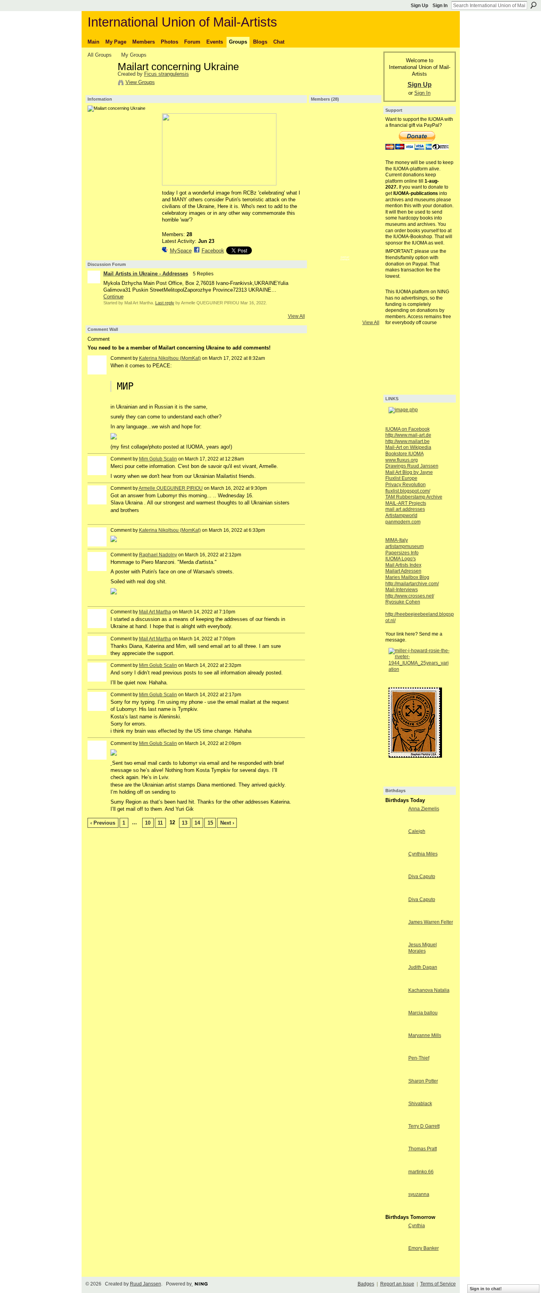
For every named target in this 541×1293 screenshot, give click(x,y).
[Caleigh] (394, 846)
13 (184, 823)
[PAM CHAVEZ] (323, 185)
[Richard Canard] (323, 269)
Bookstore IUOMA (404, 453)
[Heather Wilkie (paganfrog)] (344, 248)
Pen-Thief (418, 1058)
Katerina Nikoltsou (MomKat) (170, 358)
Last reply (164, 302)
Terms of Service (438, 1284)
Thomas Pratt (422, 1149)
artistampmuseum (404, 546)
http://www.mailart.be (407, 441)
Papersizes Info (402, 553)
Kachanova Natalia (429, 990)
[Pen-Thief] (394, 1072)
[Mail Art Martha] (323, 122)
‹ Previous (102, 823)
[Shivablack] (394, 1118)
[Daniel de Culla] (323, 206)
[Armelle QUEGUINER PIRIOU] (344, 143)
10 (147, 823)
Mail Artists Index (403, 565)
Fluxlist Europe (401, 478)
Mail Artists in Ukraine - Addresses (145, 274)
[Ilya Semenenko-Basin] (365, 185)
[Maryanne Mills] (394, 1050)
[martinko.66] (394, 1186)
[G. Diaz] (344, 185)
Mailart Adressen (403, 571)
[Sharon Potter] (394, 1095)
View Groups (140, 82)
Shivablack (420, 1103)
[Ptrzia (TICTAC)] (365, 206)
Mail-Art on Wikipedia (408, 447)
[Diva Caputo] (394, 891)
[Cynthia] (394, 1240)
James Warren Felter (430, 922)
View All (296, 316)
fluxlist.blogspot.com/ (407, 491)
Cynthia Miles (423, 854)
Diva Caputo (421, 876)
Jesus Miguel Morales (422, 948)
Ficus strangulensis (166, 74)
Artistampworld (401, 515)
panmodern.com (403, 522)
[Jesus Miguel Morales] (394, 959)
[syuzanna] (394, 1209)
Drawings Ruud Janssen (411, 466)
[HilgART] (344, 164)
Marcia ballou (423, 1013)
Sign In (440, 5)
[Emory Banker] (394, 1263)
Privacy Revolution (405, 484)
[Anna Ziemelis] (394, 823)
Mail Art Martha (155, 612)
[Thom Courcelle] (365, 269)
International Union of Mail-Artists (182, 22)
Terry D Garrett (424, 1126)
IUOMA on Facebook (407, 429)
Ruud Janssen (145, 1284)
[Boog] (365, 290)
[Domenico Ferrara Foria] (323, 227)
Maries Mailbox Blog (407, 577)
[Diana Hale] (323, 290)
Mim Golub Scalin (158, 459)
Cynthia (416, 1225)
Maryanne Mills (424, 1035)
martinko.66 (421, 1172)
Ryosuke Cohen (402, 602)
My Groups (134, 55)
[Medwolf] (365, 143)
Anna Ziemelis (423, 809)
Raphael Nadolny (158, 555)
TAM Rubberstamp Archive (413, 497)
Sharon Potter (423, 1081)
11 (160, 823)
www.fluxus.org (401, 460)
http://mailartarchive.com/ (412, 583)
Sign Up (419, 5)
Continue (113, 297)
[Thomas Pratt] (394, 1163)
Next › (227, 823)
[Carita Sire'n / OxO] (344, 206)
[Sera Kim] (323, 164)
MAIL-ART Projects (405, 503)
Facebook (213, 251)
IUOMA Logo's (400, 559)
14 (197, 823)
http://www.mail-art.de (408, 435)
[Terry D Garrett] (394, 1141)
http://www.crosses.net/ (409, 596)
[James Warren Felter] (394, 937)
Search (533, 5)
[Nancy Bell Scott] (365, 227)
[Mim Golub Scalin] (344, 269)
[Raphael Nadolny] (365, 248)
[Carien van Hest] (323, 143)
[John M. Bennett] (344, 290)
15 (210, 823)
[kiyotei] (323, 248)
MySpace (181, 251)
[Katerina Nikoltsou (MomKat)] (365, 122)
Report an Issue (397, 1284)
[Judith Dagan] (394, 982)
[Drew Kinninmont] (365, 164)
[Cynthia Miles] (394, 868)
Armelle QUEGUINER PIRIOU (171, 488)
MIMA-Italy (396, 540)
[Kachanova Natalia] (394, 1005)
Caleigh (416, 831)
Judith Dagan (422, 967)
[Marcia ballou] (394, 1027)
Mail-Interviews (401, 589)
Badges (366, 1284)
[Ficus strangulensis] (100, 83)
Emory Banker (423, 1248)
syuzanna (418, 1194)
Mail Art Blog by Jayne (409, 472)
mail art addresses (405, 509)
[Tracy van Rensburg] (344, 227)
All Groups (100, 55)
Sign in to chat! (486, 1288)
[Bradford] (344, 122)
